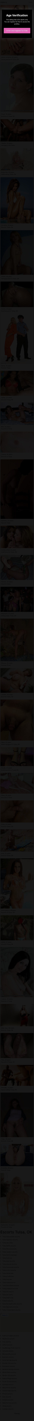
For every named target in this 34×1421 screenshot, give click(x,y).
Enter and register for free (17, 31)
